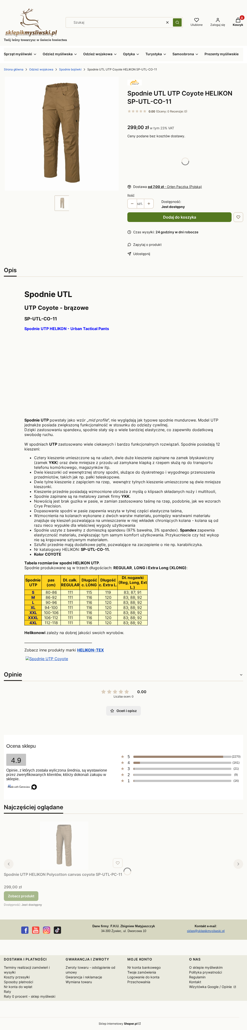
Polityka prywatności (205, 972)
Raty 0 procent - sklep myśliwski (29, 996)
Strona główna (13, 69)
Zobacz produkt (21, 896)
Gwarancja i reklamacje (84, 977)
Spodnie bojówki (70, 69)
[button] (177, 22)
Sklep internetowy (118, 1023)
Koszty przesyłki (17, 977)
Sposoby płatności (18, 982)
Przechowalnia (138, 982)
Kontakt (195, 982)
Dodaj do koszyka (179, 217)
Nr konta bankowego (144, 967)
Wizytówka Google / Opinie (211, 987)
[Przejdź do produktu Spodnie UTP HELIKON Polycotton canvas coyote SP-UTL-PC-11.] (64, 846)
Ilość (131, 195)
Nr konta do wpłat (18, 987)
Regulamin (197, 977)
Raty (7, 991)
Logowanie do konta (143, 977)
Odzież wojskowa (41, 69)
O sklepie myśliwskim (206, 967)
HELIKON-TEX (90, 650)
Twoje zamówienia (141, 972)
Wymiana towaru (79, 982)
